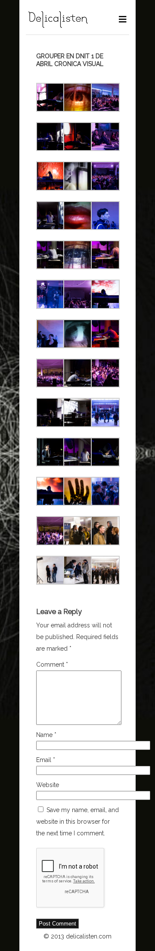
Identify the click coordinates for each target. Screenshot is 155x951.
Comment (52, 664)
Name (46, 734)
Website (47, 784)
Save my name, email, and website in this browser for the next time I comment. (77, 821)
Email (45, 759)
